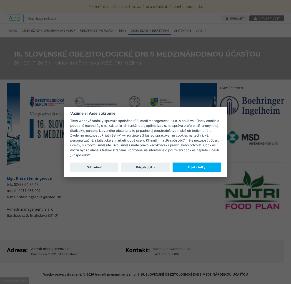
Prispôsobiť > (145, 167)
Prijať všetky (197, 167)
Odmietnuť (94, 167)
